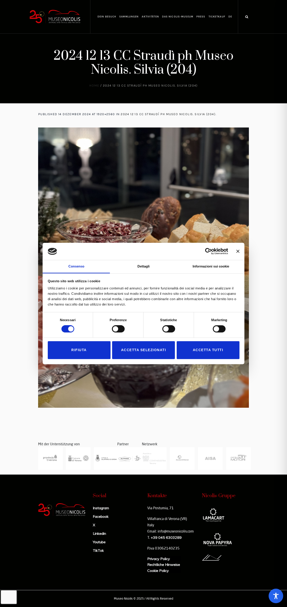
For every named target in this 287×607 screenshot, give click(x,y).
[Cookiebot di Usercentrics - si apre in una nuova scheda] (208, 251)
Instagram (101, 508)
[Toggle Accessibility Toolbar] (276, 596)
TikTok (98, 550)
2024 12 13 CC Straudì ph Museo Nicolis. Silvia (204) (168, 114)
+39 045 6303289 (166, 537)
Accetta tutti (208, 350)
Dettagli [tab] (143, 266)
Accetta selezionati (143, 350)
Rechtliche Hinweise (163, 564)
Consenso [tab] (76, 266)
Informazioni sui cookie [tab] (211, 266)
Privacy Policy (158, 558)
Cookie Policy (158, 570)
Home (94, 85)
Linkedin (99, 533)
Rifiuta (79, 350)
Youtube (99, 542)
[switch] (118, 329)
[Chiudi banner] (237, 251)
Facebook (101, 516)
